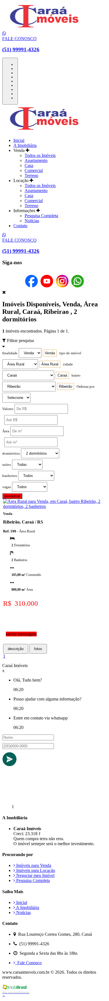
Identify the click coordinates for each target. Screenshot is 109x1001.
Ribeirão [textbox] (65, 386)
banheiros (9, 476)
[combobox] (50, 353)
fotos (38, 649)
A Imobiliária (25, 145)
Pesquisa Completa (41, 215)
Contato (20, 225)
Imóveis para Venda (33, 865)
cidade (68, 364)
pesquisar (12, 496)
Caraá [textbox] (62, 375)
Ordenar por (85, 387)
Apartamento (36, 160)
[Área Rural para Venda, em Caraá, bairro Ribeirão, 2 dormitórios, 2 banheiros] (55, 506)
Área (5, 431)
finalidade (10, 353)
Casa (29, 165)
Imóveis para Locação (35, 870)
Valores (7, 409)
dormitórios (11, 453)
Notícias (32, 220)
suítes (6, 465)
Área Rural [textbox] (49, 364)
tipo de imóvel (70, 353)
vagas (6, 487)
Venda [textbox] (50, 353)
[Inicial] (44, 28)
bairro (76, 375)
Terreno (31, 175)
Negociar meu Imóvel (34, 875)
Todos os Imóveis (40, 155)
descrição (15, 649)
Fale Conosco (28, 962)
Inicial (18, 140)
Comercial (34, 170)
